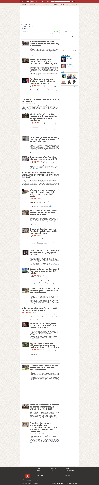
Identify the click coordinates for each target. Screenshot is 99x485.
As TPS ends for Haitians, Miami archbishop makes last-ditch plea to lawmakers (43, 212)
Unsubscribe (69, 483)
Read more (38, 55)
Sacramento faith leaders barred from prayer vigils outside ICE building (44, 270)
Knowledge (55, 4)
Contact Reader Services (69, 470)
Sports (67, 4)
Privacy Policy (58, 483)
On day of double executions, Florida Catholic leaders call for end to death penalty (43, 230)
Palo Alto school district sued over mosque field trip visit (40, 100)
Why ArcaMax (67, 473)
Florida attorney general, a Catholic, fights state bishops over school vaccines (42, 80)
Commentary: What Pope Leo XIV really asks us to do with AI (43, 157)
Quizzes (52, 475)
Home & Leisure (46, 4)
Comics (52, 472)
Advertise (53, 483)
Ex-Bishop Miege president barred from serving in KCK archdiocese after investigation (43, 61)
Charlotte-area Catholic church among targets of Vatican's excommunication (44, 367)
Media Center (67, 475)
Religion (31, 48)
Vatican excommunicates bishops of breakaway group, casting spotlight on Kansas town (44, 344)
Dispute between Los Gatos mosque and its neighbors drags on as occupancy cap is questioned (44, 116)
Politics (62, 4)
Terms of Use (63, 483)
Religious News (36, 48)
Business (24, 4)
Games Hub (74, 4)
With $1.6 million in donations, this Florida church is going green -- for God (44, 252)
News (52, 470)
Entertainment (31, 4)
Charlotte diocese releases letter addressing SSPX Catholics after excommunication (44, 290)
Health (39, 4)
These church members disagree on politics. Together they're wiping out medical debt (44, 406)
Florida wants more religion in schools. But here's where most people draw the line (43, 325)
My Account (67, 472)
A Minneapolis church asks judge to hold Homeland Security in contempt (44, 43)
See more (76, 86)
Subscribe (57, 31)
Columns (52, 473)
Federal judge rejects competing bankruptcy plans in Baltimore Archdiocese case (44, 139)
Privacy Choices (74, 483)
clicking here (47, 37)
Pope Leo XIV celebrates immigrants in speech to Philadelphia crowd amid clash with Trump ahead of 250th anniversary (43, 427)
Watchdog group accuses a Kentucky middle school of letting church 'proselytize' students (42, 193)
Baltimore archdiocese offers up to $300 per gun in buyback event (39, 309)
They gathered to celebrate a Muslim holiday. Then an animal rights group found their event (40, 174)
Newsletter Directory (69, 477)
